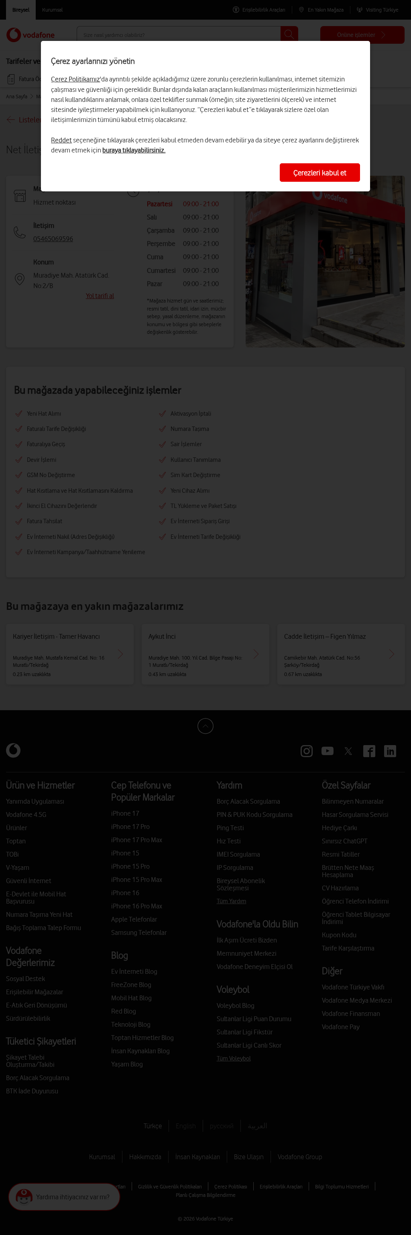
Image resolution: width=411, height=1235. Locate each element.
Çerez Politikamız (75, 79)
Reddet (61, 140)
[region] (205, 116)
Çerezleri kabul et (319, 172)
